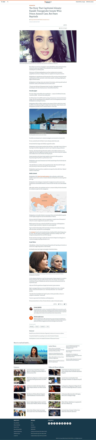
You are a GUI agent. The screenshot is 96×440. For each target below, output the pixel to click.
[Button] (65, 25)
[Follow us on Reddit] (52, 423)
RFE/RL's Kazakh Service (44, 19)
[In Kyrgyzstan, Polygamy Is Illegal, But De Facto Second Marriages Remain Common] (54, 388)
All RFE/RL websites (90, 1)
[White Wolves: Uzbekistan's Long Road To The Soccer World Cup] (54, 404)
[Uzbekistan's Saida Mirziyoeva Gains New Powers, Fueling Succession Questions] (30, 354)
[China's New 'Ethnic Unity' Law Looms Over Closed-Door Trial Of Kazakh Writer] (20, 412)
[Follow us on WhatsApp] (67, 423)
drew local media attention (43, 176)
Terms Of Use (16, 427)
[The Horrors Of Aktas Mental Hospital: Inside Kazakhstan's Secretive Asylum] (20, 396)
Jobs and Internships (18, 429)
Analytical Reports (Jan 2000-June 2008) (38, 435)
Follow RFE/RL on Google (80, 1)
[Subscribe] (70, 423)
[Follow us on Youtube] (49, 423)
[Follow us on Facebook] (62, 423)
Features (32, 425)
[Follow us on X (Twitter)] (60, 423)
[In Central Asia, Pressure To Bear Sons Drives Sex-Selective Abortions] (54, 412)
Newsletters (33, 427)
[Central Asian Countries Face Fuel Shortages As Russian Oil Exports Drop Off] (54, 380)
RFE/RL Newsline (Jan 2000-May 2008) (38, 433)
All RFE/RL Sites (17, 433)
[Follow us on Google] (57, 423)
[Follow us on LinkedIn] (65, 423)
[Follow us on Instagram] (54, 423)
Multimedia (33, 429)
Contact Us (16, 435)
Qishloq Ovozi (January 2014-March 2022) (39, 431)
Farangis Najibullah (34, 19)
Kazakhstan (32, 5)
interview (33, 232)
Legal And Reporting (18, 431)
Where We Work (17, 425)
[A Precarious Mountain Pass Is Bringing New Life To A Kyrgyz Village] (54, 396)
